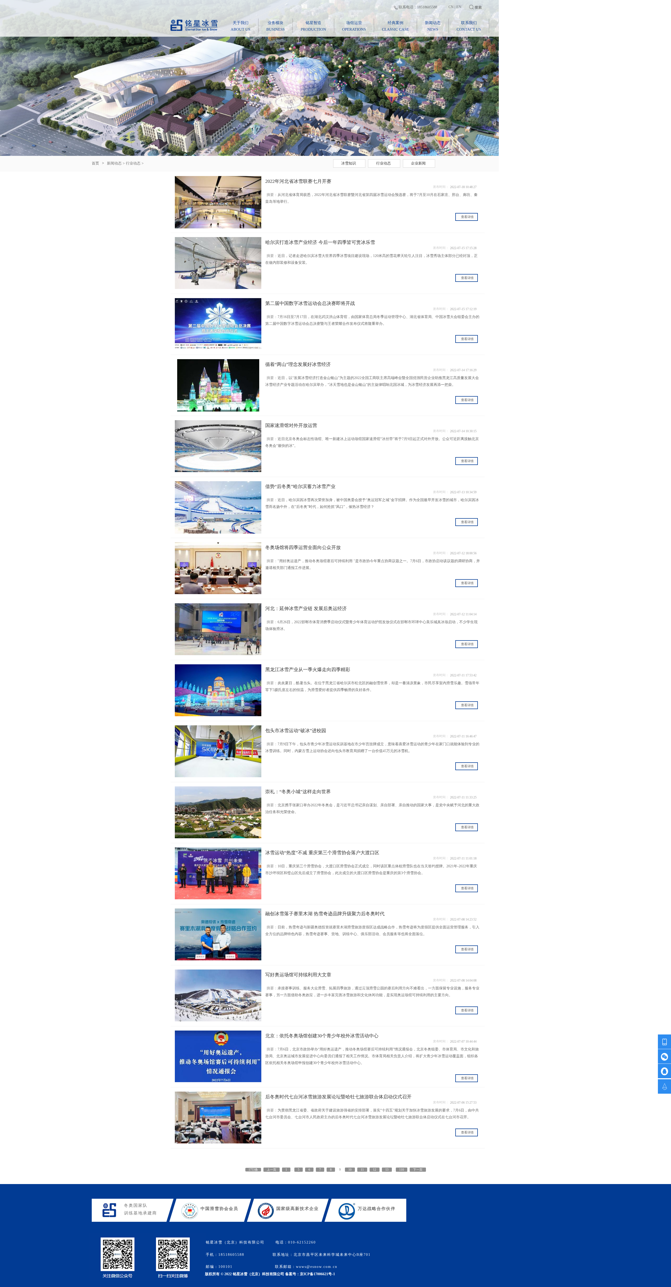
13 (386, 1169)
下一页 (418, 1169)
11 (362, 1169)
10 (349, 1169)
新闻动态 (114, 163)
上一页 (271, 1169)
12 (374, 1169)
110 (401, 1169)
